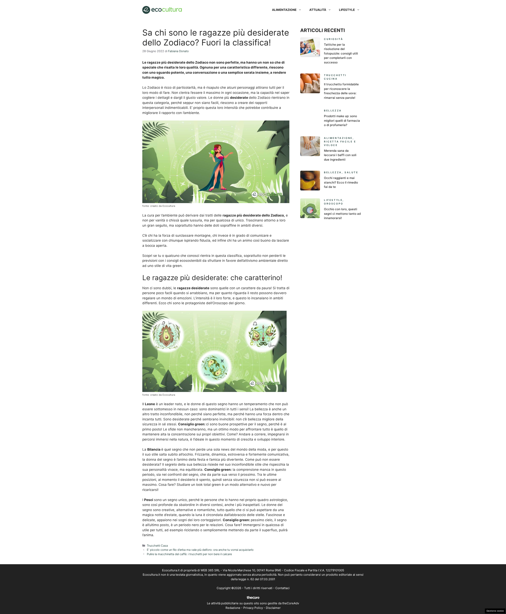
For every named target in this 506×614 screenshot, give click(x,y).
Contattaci (282, 588)
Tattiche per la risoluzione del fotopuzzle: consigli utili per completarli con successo (341, 53)
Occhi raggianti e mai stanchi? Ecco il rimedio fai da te (341, 182)
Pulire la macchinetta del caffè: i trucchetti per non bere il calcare (189, 554)
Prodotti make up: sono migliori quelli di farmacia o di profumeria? (342, 120)
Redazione (233, 608)
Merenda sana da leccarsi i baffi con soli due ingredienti (340, 155)
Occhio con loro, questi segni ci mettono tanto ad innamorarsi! (342, 213)
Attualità (317, 10)
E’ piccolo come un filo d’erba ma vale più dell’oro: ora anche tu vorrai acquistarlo (200, 549)
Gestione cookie (495, 610)
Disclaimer (273, 608)
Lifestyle (347, 10)
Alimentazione (284, 10)
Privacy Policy (253, 608)
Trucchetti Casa (157, 545)
